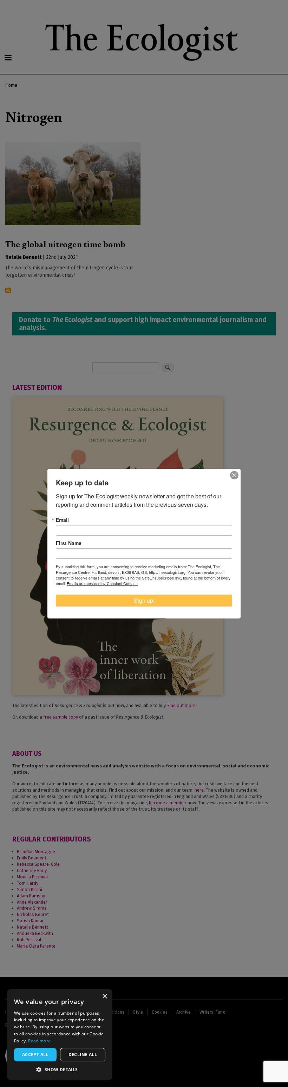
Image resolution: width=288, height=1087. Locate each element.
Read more (39, 1041)
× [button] (104, 996)
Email (62, 519)
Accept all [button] (35, 1054)
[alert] (59, 1034)
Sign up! (144, 600)
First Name (68, 543)
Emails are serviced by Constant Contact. (102, 583)
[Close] (234, 475)
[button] (59, 1069)
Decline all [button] (82, 1054)
